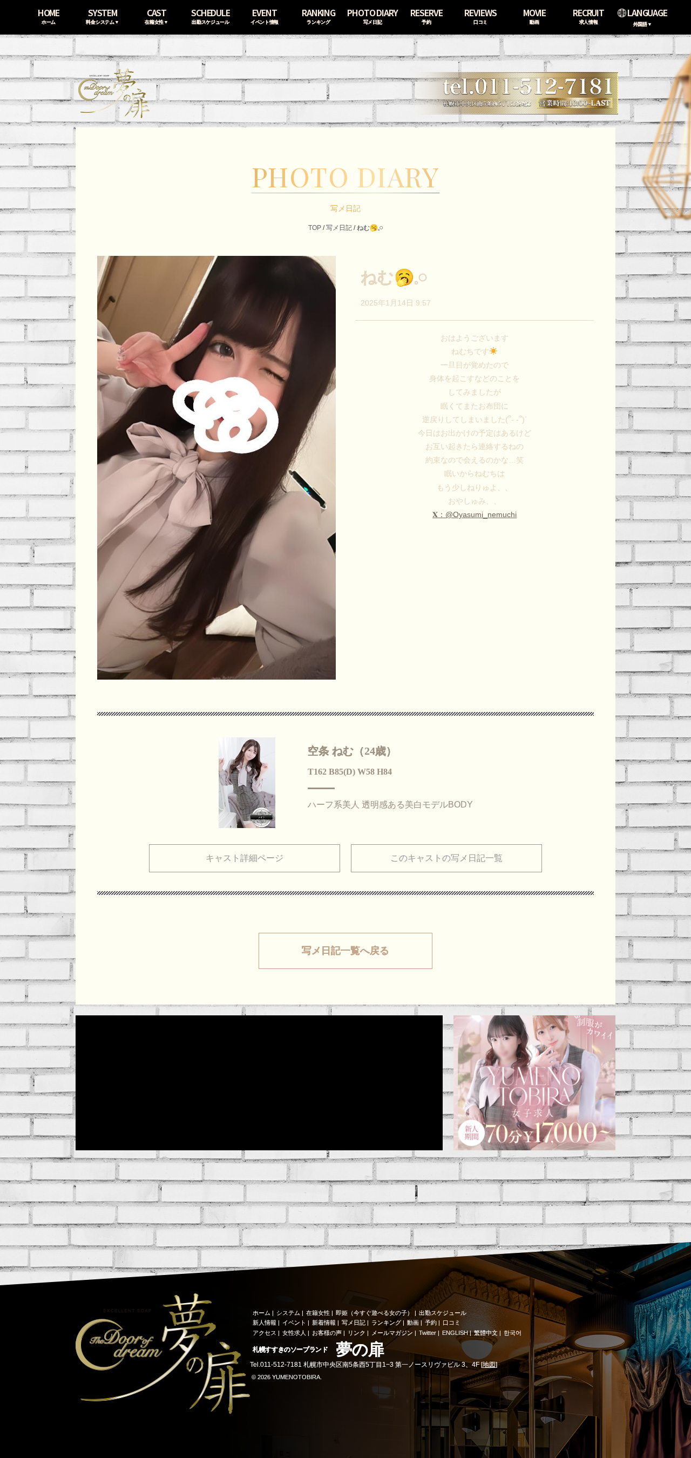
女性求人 (294, 1333)
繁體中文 (486, 1333)
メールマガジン (392, 1333)
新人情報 (264, 1322)
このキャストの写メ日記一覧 (446, 858)
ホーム (261, 1313)
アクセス (264, 1333)
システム (288, 1313)
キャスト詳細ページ (244, 858)
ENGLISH (455, 1333)
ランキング (386, 1322)
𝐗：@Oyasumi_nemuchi (474, 514)
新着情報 (324, 1322)
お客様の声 (327, 1333)
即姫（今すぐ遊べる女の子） (374, 1313)
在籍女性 (318, 1313)
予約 (431, 1322)
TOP (314, 228)
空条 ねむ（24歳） (352, 751)
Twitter (427, 1333)
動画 (413, 1322)
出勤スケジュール (442, 1313)
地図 (489, 1364)
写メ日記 (339, 228)
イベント (294, 1322)
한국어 (512, 1333)
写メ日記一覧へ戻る (345, 950)
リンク (356, 1333)
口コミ (451, 1322)
